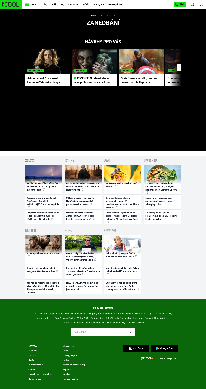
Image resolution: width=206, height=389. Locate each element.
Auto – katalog (44, 318)
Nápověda (67, 369)
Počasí (129, 313)
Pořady (85, 4)
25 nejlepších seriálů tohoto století (43, 253)
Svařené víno (97, 318)
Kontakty (66, 360)
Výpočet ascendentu (72, 322)
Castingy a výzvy (70, 355)
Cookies (31, 369)
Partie (121, 313)
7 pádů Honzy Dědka (64, 318)
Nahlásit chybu (34, 379)
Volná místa (33, 351)
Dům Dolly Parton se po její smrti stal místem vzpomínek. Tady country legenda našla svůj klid (121, 286)
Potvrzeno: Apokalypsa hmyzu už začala (121, 185)
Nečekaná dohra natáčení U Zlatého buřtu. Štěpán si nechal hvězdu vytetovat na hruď (81, 215)
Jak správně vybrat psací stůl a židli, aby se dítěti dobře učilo (120, 255)
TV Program (98, 4)
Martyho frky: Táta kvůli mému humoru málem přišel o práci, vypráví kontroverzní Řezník (80, 256)
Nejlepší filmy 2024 (59, 313)
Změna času (109, 313)
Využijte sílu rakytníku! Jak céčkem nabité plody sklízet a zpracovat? (122, 270)
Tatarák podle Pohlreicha (118, 318)
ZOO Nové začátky (163, 313)
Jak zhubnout (41, 313)
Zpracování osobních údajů (74, 365)
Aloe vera (138, 318)
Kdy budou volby (143, 313)
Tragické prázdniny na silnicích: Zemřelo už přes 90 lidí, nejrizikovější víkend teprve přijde (43, 201)
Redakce (66, 374)
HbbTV (31, 360)
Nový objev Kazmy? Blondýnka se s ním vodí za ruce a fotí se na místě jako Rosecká (83, 286)
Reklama (32, 355)
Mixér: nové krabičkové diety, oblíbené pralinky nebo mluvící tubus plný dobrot (160, 201)
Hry (62, 4)
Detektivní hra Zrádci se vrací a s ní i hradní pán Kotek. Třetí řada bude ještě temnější (82, 186)
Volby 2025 (82, 318)
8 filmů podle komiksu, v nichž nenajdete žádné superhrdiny (41, 270)
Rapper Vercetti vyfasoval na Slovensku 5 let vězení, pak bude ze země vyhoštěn (83, 271)
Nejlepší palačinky (116, 322)
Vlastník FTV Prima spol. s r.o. (41, 374)
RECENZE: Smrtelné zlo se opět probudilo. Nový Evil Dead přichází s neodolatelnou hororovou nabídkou (93, 80)
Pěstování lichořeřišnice (157, 318)
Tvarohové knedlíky (94, 322)
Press (65, 351)
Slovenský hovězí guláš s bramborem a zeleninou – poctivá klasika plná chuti (161, 215)
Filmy (44, 4)
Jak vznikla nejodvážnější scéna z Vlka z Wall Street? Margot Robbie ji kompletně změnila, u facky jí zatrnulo (43, 288)
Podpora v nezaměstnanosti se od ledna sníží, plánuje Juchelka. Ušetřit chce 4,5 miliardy (43, 215)
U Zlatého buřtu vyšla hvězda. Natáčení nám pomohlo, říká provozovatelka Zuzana (80, 201)
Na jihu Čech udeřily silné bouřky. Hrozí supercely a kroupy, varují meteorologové (42, 186)
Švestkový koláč (135, 322)
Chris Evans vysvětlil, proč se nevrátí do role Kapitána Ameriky (139, 80)
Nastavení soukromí (71, 379)
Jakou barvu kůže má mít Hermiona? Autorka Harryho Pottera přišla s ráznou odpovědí (44, 80)
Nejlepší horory (79, 313)
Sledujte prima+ (114, 4)
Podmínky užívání (35, 365)
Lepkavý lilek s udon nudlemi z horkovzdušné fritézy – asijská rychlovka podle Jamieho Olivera (161, 186)
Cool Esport (73, 4)
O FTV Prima (33, 346)
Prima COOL (96, 15)
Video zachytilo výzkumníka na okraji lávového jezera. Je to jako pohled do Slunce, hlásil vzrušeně (122, 215)
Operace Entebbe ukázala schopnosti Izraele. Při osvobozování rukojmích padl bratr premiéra (122, 203)
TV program (95, 313)
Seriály (54, 4)
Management (68, 346)
